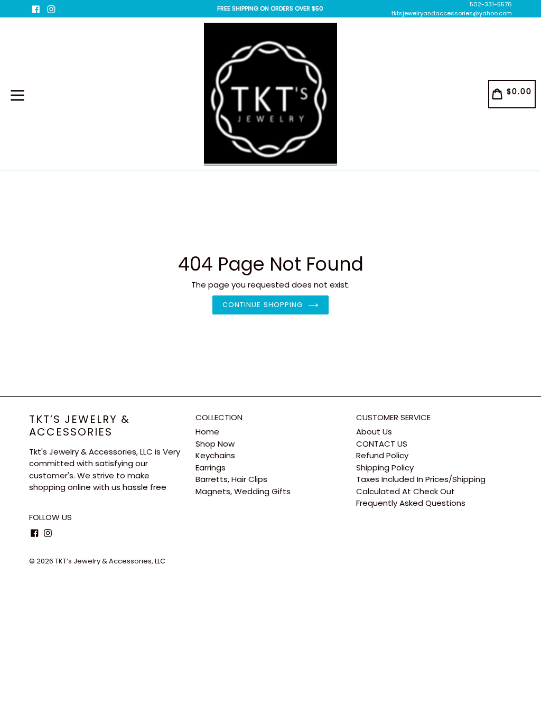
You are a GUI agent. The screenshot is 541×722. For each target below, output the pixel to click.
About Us (374, 431)
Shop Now (215, 443)
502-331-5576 (491, 4)
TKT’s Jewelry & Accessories (79, 425)
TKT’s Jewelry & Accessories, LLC (110, 561)
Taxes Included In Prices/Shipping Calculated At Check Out (421, 485)
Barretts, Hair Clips (231, 479)
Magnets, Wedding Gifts (243, 491)
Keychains (215, 455)
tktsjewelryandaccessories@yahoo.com (451, 13)
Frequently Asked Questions (410, 502)
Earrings (210, 467)
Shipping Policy (385, 467)
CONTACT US (381, 443)
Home (207, 431)
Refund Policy (382, 455)
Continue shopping (262, 305)
